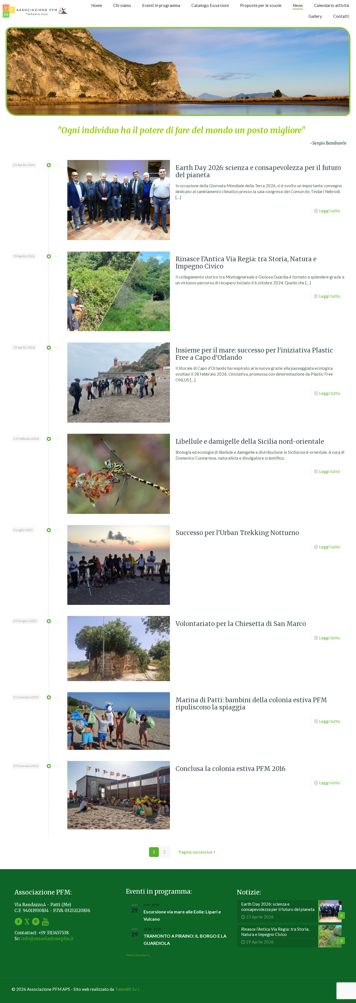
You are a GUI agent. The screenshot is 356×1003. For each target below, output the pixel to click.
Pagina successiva (195, 851)
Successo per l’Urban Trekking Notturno (237, 533)
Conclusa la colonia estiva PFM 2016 (230, 769)
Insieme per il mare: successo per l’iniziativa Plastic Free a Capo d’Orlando (254, 353)
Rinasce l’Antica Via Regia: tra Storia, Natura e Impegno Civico (246, 262)
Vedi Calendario (137, 955)
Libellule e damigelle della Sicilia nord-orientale (249, 441)
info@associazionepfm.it (47, 938)
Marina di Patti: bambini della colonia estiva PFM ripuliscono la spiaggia (251, 703)
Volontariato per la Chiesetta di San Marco (240, 624)
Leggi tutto (329, 210)
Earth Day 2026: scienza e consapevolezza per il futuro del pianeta (258, 171)
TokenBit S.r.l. (127, 989)
